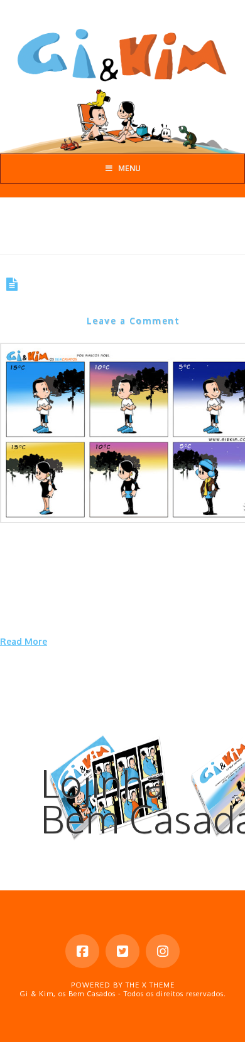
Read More (23, 641)
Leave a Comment (133, 320)
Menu (129, 168)
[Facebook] (82, 951)
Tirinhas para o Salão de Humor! (107, 292)
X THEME (158, 985)
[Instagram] (163, 951)
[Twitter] (122, 951)
